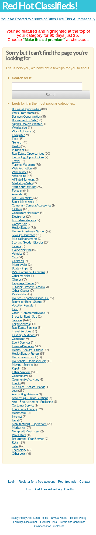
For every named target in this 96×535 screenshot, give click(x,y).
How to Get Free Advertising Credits (49, 489)
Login (11, 481)
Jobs (14, 390)
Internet (17, 416)
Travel (16, 161)
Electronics (19, 216)
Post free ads (67, 481)
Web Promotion (22, 168)
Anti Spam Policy (37, 517)
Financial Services (23, 346)
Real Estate (19, 435)
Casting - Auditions (24, 335)
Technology (19, 450)
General (17, 142)
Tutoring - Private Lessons (28, 287)
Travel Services (21, 331)
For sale (17, 190)
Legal (15, 420)
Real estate (19, 294)
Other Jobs (19, 453)
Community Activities (25, 379)
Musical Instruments (25, 239)
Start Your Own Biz (24, 187)
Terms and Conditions (72, 522)
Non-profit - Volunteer (26, 431)
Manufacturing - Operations (29, 424)
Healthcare (19, 413)
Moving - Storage (23, 364)
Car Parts (18, 261)
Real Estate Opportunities (28, 153)
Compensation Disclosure (49, 526)
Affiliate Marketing (23, 179)
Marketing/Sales (22, 183)
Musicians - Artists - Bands (28, 387)
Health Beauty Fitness (26, 353)
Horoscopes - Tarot (24, 357)
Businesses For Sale (24, 120)
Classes (16, 279)
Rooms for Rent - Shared (27, 301)
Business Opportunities (26, 109)
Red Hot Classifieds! (39, 6)
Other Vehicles (21, 276)
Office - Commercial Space (28, 313)
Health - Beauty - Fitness (27, 350)
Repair (16, 368)
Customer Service (23, 405)
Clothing (17, 209)
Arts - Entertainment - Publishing (32, 402)
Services (17, 320)
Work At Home (21, 131)
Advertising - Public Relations (30, 398)
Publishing (18, 150)
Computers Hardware (25, 213)
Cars (15, 257)
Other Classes (21, 290)
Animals (17, 194)
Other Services (21, 372)
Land (15, 309)
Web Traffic (19, 172)
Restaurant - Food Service (28, 439)
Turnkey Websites (23, 164)
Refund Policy (78, 517)
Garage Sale (19, 224)
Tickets (16, 246)
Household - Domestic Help (29, 361)
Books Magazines (23, 201)
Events (16, 383)
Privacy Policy (18, 517)
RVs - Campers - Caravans (28, 272)
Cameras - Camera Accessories (31, 205)
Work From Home (23, 113)
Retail (15, 442)
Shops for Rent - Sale (25, 316)
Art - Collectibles (22, 198)
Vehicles (17, 253)
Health (16, 146)
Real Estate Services (24, 327)
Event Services (21, 342)
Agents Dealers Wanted (27, 124)
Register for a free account (37, 481)
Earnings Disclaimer (25, 522)
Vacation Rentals (22, 305)
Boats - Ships (20, 268)
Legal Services (21, 324)
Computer (18, 135)
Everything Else (21, 250)
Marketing (18, 427)
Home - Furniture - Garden (28, 231)
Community (19, 376)
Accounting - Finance (25, 394)
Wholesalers (19, 127)
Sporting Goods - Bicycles (27, 242)
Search (50, 95)
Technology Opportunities (28, 157)
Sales (15, 446)
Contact (84, 481)
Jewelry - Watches (23, 235)
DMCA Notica (59, 517)
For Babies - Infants (24, 220)
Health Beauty (21, 227)
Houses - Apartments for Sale (30, 298)
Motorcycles (19, 264)
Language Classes (23, 283)
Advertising (19, 176)
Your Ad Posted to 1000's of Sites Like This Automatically (48, 19)
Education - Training (24, 409)
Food (15, 139)
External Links (48, 522)
